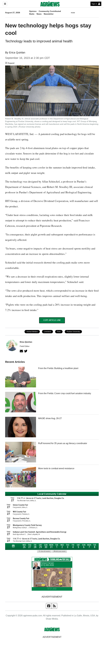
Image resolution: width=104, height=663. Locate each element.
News (39, 14)
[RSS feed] (54, 606)
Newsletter (48, 14)
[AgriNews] (50, 3)
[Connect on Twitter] (25, 351)
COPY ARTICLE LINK (52, 320)
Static (31, 14)
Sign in (94, 4)
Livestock (47, 332)
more (73, 13)
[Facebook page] (49, 606)
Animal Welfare (32, 332)
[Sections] (5, 4)
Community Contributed (50, 11)
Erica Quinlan (17, 52)
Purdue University (73, 332)
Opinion (33, 11)
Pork (59, 332)
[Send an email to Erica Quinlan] (21, 351)
